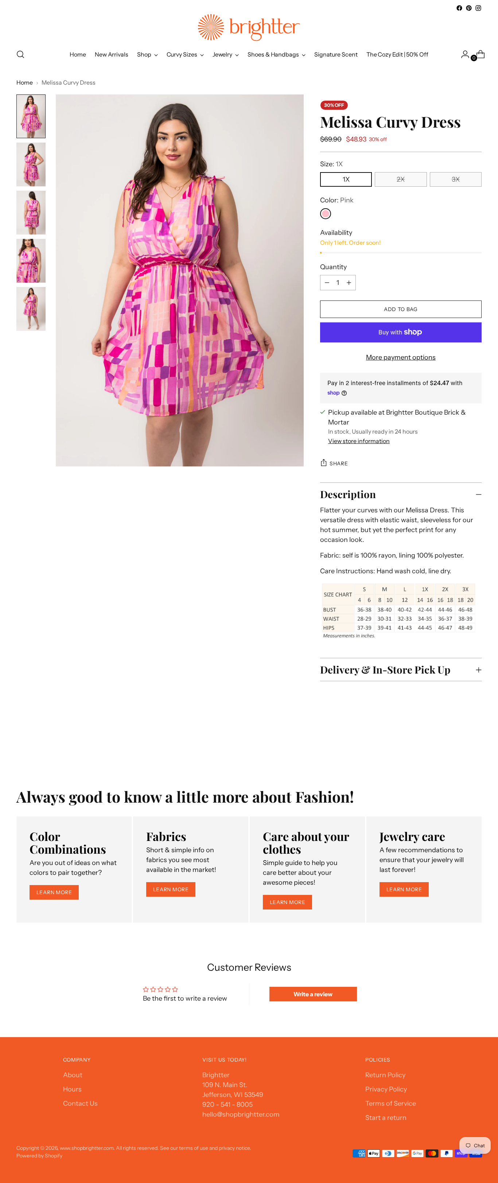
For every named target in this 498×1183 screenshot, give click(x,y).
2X (401, 179)
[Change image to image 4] (31, 261)
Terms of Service (390, 1103)
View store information (359, 441)
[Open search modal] (20, 54)
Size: (331, 164)
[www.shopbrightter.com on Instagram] (478, 8)
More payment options (401, 357)
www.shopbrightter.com (86, 1148)
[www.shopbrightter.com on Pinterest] (469, 8)
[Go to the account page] (462, 54)
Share (339, 463)
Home (24, 82)
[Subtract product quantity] (348, 282)
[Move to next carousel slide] (475, 748)
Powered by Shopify (39, 1155)
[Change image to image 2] (31, 164)
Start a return (385, 1118)
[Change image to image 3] (31, 212)
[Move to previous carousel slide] (458, 748)
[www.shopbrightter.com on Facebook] (459, 8)
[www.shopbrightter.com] (249, 27)
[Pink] (325, 213)
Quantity (333, 267)
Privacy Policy (386, 1089)
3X (456, 179)
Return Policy (385, 1075)
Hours (72, 1089)
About (72, 1075)
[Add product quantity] (327, 282)
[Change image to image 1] (31, 116)
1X (346, 179)
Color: (337, 200)
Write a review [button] (312, 994)
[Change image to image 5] (31, 309)
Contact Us (80, 1103)
